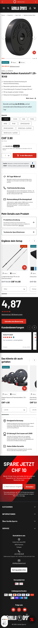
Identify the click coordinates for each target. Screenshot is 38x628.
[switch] (4, 624)
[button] (8, 8)
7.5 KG (32, 119)
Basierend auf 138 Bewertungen (12, 314)
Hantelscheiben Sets (29, 15)
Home (3, 15)
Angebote (10, 15)
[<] (2, 1)
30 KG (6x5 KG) (24, 123)
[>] (35, 1)
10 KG (5, 123)
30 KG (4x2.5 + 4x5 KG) (10, 133)
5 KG (23, 119)
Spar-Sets (18, 15)
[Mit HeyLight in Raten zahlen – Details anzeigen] (21, 146)
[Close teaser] (27, 615)
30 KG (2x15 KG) (8, 128)
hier (24, 496)
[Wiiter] (34, 241)
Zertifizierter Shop (21, 1)
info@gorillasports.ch (19, 563)
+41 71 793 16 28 (19, 554)
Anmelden (29, 487)
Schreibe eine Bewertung (14, 321)
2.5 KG (15, 119)
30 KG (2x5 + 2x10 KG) (24, 128)
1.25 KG (6, 119)
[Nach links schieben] (3, 37)
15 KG (13, 123)
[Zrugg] (29, 241)
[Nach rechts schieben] (34, 37)
